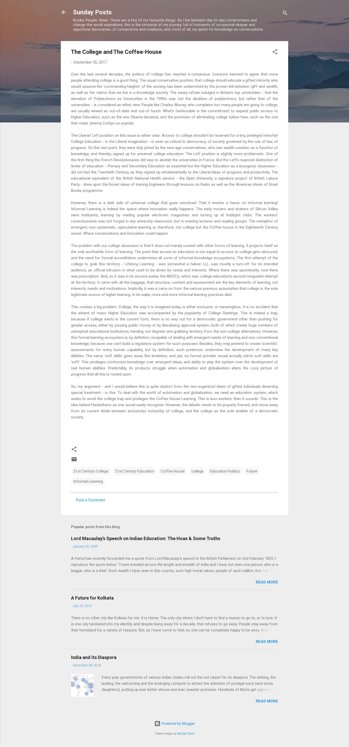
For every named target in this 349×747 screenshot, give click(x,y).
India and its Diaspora (94, 657)
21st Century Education (134, 471)
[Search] (285, 14)
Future (252, 471)
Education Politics (225, 471)
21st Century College (90, 471)
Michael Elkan (185, 733)
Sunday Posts (92, 12)
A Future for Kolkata (92, 598)
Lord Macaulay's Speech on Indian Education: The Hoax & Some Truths (145, 538)
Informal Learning (88, 481)
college (197, 471)
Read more (267, 582)
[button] (275, 53)
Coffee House (173, 471)
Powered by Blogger (177, 723)
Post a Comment (90, 500)
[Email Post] (74, 461)
